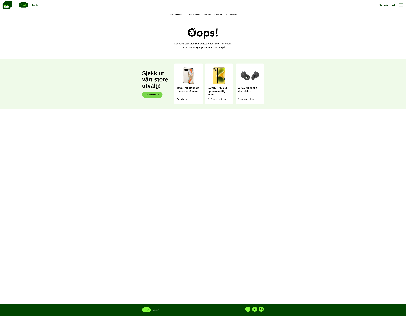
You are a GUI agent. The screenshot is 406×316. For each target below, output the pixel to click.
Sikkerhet (218, 14)
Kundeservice (231, 14)
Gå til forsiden (152, 95)
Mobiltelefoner (194, 14)
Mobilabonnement (176, 14)
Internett (207, 14)
